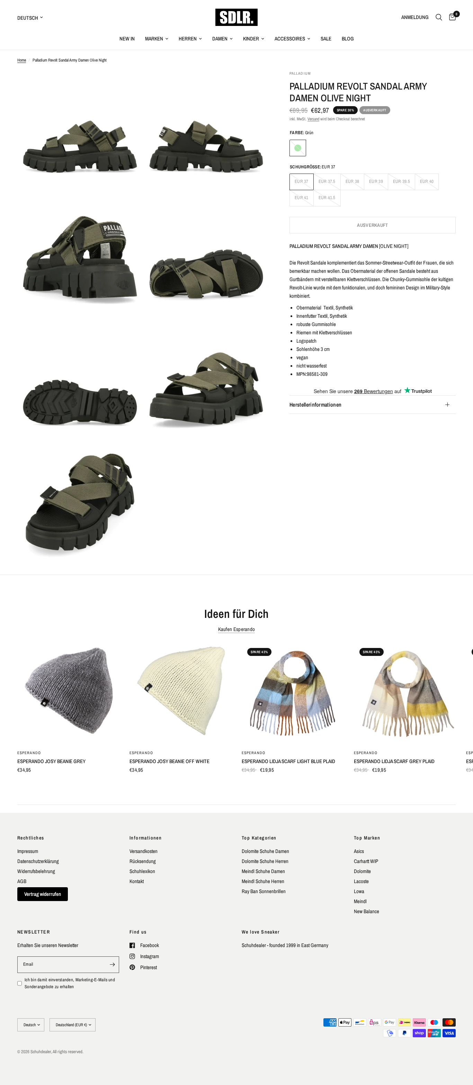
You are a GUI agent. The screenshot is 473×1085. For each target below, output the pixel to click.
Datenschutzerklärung (38, 861)
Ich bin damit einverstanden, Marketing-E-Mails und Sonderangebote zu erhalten (70, 983)
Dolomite (362, 871)
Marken (154, 38)
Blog (348, 38)
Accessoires (290, 38)
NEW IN (127, 38)
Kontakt (137, 881)
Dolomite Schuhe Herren (265, 861)
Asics (359, 851)
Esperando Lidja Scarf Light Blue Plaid (288, 761)
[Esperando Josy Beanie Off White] (180, 693)
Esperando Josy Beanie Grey (51, 761)
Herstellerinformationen (315, 404)
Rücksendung (143, 861)
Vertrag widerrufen (42, 894)
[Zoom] (128, 85)
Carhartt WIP (366, 861)
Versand (313, 119)
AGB (21, 881)
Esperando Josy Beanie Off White (169, 761)
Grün (297, 148)
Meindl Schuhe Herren (263, 881)
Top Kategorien (259, 837)
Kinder (251, 38)
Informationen (146, 837)
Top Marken (367, 837)
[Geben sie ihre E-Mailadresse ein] (112, 964)
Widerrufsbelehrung (36, 871)
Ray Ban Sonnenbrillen (264, 891)
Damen (219, 38)
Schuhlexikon (142, 871)
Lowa (359, 891)
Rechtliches (30, 837)
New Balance (366, 911)
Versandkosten (144, 851)
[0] (451, 17)
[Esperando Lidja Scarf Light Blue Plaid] (292, 693)
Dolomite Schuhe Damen (265, 851)
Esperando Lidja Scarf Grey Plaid (394, 761)
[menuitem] (127, 38)
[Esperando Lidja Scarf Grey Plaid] (405, 693)
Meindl (360, 901)
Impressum (27, 851)
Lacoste (361, 881)
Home (21, 60)
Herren (188, 38)
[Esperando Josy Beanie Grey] (68, 693)
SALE (326, 38)
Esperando (29, 752)
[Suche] (439, 17)
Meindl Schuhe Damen (263, 871)
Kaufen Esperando (236, 629)
